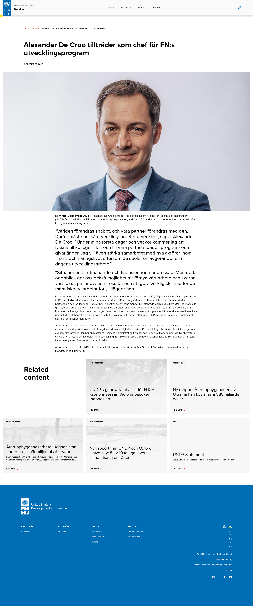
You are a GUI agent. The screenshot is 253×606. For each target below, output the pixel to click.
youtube (230, 577)
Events (95, 541)
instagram (213, 577)
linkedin (219, 577)
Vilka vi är (109, 7)
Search (245, 7)
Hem (27, 28)
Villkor (229, 569)
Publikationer (98, 536)
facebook (224, 577)
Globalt (239, 7)
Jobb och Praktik (135, 531)
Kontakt (157, 7)
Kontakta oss (134, 536)
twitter (207, 577)
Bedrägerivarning (224, 559)
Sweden (35, 28)
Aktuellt (142, 7)
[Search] (230, 537)
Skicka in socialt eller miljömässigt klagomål (212, 564)
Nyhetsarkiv (97, 531)
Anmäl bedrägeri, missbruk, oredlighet (214, 554)
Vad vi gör (126, 7)
